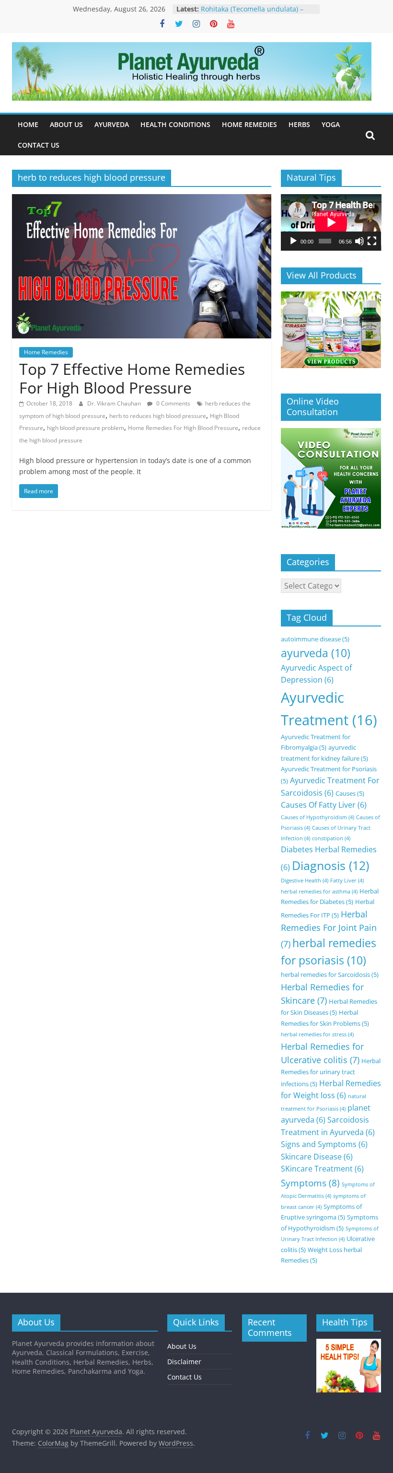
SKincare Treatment (322, 1168)
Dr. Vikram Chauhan (114, 403)
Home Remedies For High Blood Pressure (183, 428)
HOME (28, 124)
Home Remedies (46, 352)
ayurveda (315, 653)
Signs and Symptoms (324, 1144)
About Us (181, 1346)
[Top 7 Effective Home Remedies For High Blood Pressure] (141, 200)
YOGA (331, 124)
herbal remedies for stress (317, 1034)
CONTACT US (38, 145)
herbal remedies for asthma (319, 891)
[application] (331, 222)
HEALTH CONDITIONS (175, 124)
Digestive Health (304, 880)
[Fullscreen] (372, 241)
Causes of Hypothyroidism (317, 817)
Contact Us (184, 1376)
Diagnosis (330, 865)
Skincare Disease (317, 1156)
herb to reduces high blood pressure (157, 416)
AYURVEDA (111, 124)
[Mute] (359, 241)
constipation (331, 838)
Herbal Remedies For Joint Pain (329, 929)
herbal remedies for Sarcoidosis (330, 974)
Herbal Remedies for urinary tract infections (331, 1072)
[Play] (293, 241)
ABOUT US (66, 124)
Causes (349, 793)
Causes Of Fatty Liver (324, 805)
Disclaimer (184, 1361)
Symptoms (310, 1182)
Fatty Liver (347, 880)
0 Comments (172, 403)
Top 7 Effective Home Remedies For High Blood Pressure (132, 378)
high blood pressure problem (85, 428)
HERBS (299, 124)
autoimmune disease (315, 639)
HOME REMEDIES (249, 124)
